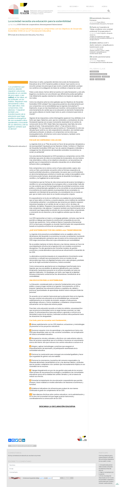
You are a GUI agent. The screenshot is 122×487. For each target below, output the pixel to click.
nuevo (49, 478)
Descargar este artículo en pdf (22, 446)
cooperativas (94, 71)
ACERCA (104, 6)
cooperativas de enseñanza (98, 74)
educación (106, 76)
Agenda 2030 (100, 79)
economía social (95, 76)
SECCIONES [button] (73, 6)
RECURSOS (90, 6)
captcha (41, 478)
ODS (92, 79)
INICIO (59, 6)
